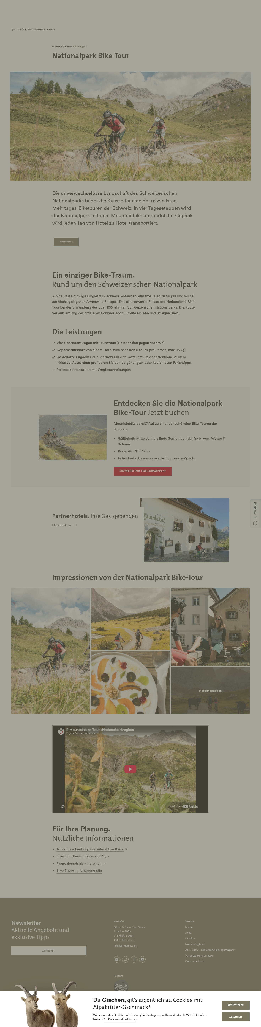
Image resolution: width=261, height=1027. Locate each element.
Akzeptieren (235, 1005)
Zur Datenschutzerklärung (120, 1019)
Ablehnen (235, 1016)
